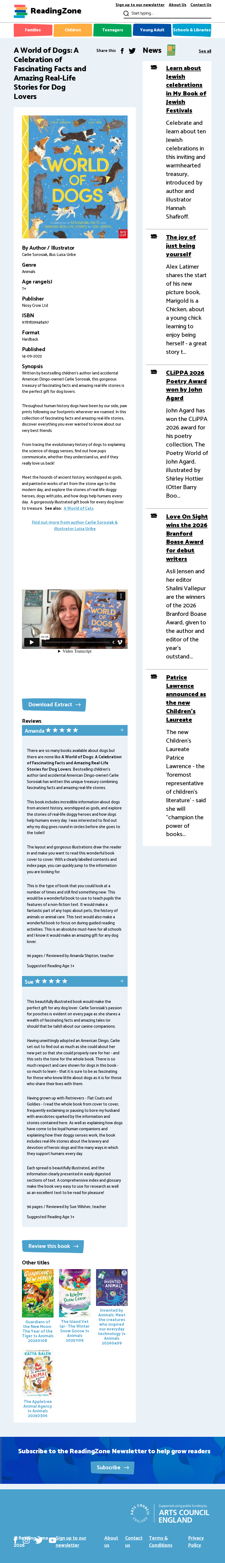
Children (73, 30)
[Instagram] (26, 1540)
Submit (125, 13)
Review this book (49, 1246)
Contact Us (200, 5)
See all (205, 51)
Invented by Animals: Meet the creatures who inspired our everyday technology (112, 1327)
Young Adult (152, 30)
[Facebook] (122, 51)
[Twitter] (132, 51)
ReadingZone (55, 11)
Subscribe (109, 1467)
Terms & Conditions (160, 1541)
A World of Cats (79, 508)
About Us (177, 5)
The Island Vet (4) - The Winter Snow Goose (75, 1331)
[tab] (75, 731)
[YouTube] (52, 1540)
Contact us (133, 1541)
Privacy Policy (196, 1541)
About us (111, 1541)
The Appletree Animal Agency (37, 1408)
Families (33, 30)
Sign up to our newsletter (140, 5)
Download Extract (51, 704)
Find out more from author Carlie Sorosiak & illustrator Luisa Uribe (75, 525)
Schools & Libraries (192, 30)
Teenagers (112, 30)
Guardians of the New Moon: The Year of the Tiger (38, 1331)
